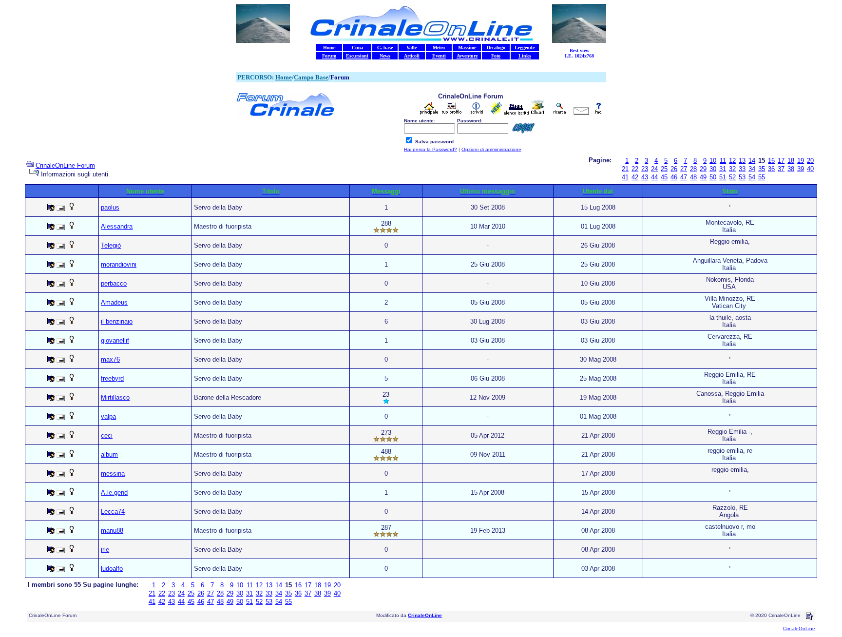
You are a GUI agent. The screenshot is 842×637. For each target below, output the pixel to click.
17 (781, 160)
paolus (110, 207)
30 (712, 169)
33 (742, 169)
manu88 (112, 530)
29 (703, 169)
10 (712, 160)
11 (723, 160)
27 (683, 169)
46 (673, 177)
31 (722, 169)
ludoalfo (112, 568)
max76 (110, 359)
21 (625, 169)
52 (732, 177)
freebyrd (112, 378)
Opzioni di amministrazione (491, 149)
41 (625, 177)
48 (693, 177)
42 (635, 177)
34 (751, 169)
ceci (107, 435)
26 (673, 169)
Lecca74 (113, 511)
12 (732, 160)
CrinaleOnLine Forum (65, 165)
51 (722, 177)
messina (113, 473)
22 (635, 169)
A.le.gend (114, 492)
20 (810, 160)
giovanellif (115, 340)
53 (742, 177)
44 (654, 177)
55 (761, 177)
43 (644, 177)
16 (771, 160)
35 (761, 169)
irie (105, 549)
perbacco (114, 283)
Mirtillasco (115, 397)
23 (644, 169)
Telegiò (111, 245)
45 (664, 177)
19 (800, 160)
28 (693, 169)
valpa (108, 416)
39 (800, 169)
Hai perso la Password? (430, 149)
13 (742, 160)
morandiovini (118, 264)
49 (703, 177)
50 (712, 177)
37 (781, 169)
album (109, 454)
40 (810, 169)
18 (790, 160)
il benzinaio (117, 321)
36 (771, 169)
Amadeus (114, 302)
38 (790, 169)
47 (683, 177)
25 (664, 169)
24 (654, 169)
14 (751, 160)
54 (751, 177)
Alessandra (117, 226)
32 (732, 169)
